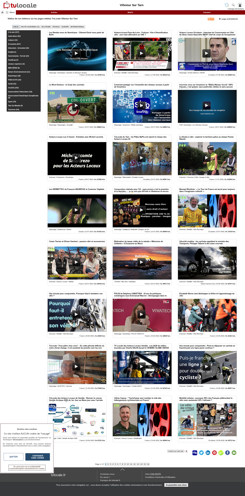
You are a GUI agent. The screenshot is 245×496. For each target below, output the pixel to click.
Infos (153, 474)
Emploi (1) (12, 52)
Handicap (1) (13, 60)
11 (131, 464)
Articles (54, 12)
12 (135, 464)
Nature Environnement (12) (19, 72)
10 (128, 464)
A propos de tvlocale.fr (110, 480)
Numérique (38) (14, 76)
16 (148, 464)
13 (138, 464)
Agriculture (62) (14, 36)
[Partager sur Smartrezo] (195, 453)
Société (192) (13, 88)
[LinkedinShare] (208, 453)
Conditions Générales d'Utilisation (160, 477)
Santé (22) (12, 84)
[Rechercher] (233, 5)
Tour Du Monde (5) (15, 106)
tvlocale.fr (58, 475)
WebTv (130, 12)
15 (145, 464)
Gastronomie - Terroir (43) (18, 56)
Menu (12, 12)
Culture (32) (13, 40)
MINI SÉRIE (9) (14, 68)
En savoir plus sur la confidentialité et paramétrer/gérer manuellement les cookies (27, 468)
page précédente (230, 19)
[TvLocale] (19, 5)
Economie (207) (14, 44)
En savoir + (105, 477)
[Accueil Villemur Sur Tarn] (2, 12)
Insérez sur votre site (175, 451)
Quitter (13, 457)
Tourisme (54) (13, 110)
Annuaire (207, 12)
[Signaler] (188, 453)
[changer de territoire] (227, 5)
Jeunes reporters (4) (16, 64)
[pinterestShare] (214, 453)
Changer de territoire (236, 9)
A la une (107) (13, 32)
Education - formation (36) (18, 48)
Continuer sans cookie (37, 457)
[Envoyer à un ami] (234, 453)
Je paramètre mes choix (176, 485)
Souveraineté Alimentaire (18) (20, 92)
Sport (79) (12, 102)
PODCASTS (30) (14, 80)
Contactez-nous (107, 474)
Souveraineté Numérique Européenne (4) (23, 97)
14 (141, 464)
